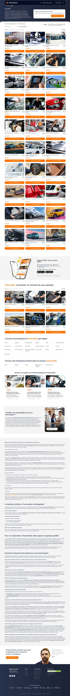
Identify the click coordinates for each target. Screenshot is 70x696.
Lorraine (57, 346)
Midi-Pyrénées (7, 349)
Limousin (47, 346)
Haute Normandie (18, 346)
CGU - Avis (29, 693)
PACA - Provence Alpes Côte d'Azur (29, 350)
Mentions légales (23, 693)
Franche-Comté (8, 346)
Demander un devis (37, 674)
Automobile (8, 389)
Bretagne (37, 342)
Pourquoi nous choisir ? (47, 2)
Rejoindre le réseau (37, 672)
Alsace (6, 342)
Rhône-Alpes (7, 354)
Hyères (26, 364)
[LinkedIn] (14, 676)
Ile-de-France (27, 346)
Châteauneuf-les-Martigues (38, 365)
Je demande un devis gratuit (57, 15)
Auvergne (17, 342)
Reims (6, 364)
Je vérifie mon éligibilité (11, 657)
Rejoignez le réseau (51, 428)
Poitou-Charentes (59, 349)
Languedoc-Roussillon (39, 346)
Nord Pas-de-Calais (19, 349)
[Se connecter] (63, 2)
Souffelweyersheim (49, 364)
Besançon (17, 364)
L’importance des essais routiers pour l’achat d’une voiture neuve (54, 394)
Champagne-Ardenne (60, 342)
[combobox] (11, 26)
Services (26, 672)
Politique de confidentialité (36, 693)
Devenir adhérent (37, 678)
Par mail (48, 675)
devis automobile (12, 494)
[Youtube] (12, 676)
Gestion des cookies (46, 693)
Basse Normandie (28, 342)
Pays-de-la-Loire (38, 349)
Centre (46, 342)
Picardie (47, 349)
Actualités (26, 674)
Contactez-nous (37, 676)
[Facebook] (10, 676)
